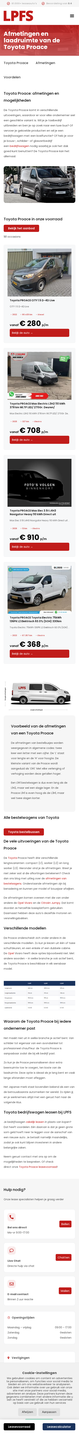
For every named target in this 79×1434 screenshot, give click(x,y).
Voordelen (12, 77)
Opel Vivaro (25, 903)
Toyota (12, 858)
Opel (11, 953)
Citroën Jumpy (50, 903)
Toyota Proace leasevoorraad (38, 1167)
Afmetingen (45, 63)
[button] (72, 15)
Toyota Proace (16, 63)
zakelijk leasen (35, 1122)
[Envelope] (12, 1284)
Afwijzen (27, 1412)
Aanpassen (49, 1412)
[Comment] (12, 1250)
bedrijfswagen (19, 146)
